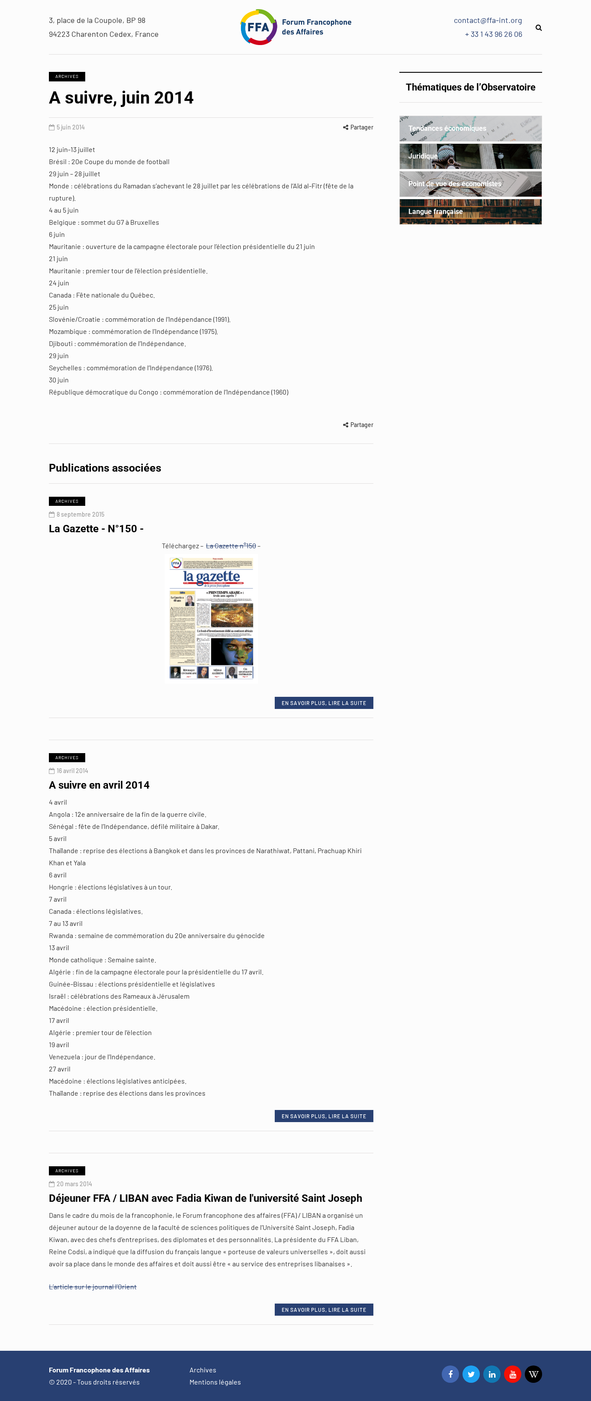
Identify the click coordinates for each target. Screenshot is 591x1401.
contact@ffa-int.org (488, 20)
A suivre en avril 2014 (99, 785)
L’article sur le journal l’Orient (93, 1286)
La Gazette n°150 (231, 545)
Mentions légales (215, 1382)
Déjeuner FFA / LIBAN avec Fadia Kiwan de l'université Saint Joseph (205, 1198)
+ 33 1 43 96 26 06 (493, 34)
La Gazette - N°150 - (96, 529)
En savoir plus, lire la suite (324, 703)
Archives (67, 76)
